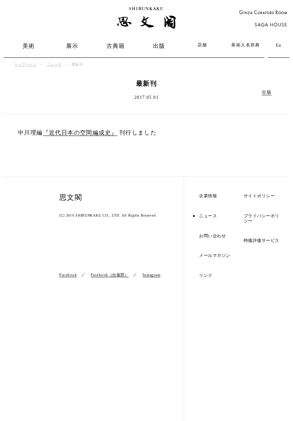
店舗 (202, 44)
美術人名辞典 (245, 44)
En (279, 45)
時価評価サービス (261, 240)
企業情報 (208, 196)
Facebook (68, 275)
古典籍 (115, 46)
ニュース (54, 64)
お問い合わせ (212, 236)
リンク (206, 275)
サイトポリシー (259, 196)
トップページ (25, 64)
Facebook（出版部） (110, 275)
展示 (72, 46)
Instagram (152, 275)
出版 (159, 46)
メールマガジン (214, 255)
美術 (29, 46)
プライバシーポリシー (261, 218)
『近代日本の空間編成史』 (80, 133)
